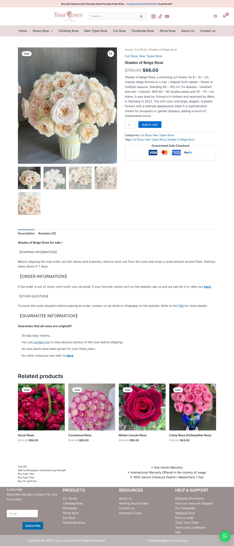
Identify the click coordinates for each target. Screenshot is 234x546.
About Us (187, 31)
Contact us (207, 31)
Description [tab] (26, 233)
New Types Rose (95, 31)
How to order (184, 518)
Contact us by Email (136, 4)
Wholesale (70, 508)
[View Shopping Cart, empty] (224, 16)
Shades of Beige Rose (180, 139)
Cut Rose (119, 31)
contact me (41, 342)
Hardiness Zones (130, 513)
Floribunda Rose (143, 31)
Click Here (153, 4)
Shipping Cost (185, 513)
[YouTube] (167, 16)
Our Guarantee (185, 508)
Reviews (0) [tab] (47, 233)
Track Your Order (187, 522)
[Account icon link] (215, 16)
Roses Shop (41, 31)
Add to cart (150, 124)
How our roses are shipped (194, 503)
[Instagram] (153, 16)
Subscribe (32, 526)
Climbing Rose (68, 31)
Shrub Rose (168, 31)
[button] (51, 30)
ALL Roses (70, 498)
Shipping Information (189, 498)
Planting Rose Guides (133, 503)
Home (23, 31)
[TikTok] (160, 16)
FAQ (181, 306)
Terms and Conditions (190, 527)
